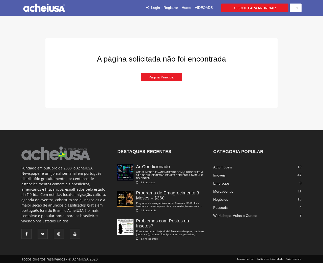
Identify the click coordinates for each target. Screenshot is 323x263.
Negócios (220, 199)
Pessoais (220, 208)
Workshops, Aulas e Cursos (235, 216)
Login (155, 8)
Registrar (171, 8)
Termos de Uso (245, 259)
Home (186, 8)
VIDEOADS (204, 8)
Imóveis (219, 175)
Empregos (221, 183)
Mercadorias (223, 191)
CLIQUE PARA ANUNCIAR (255, 8)
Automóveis (222, 167)
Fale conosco (294, 259)
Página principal (161, 77)
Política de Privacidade (270, 259)
